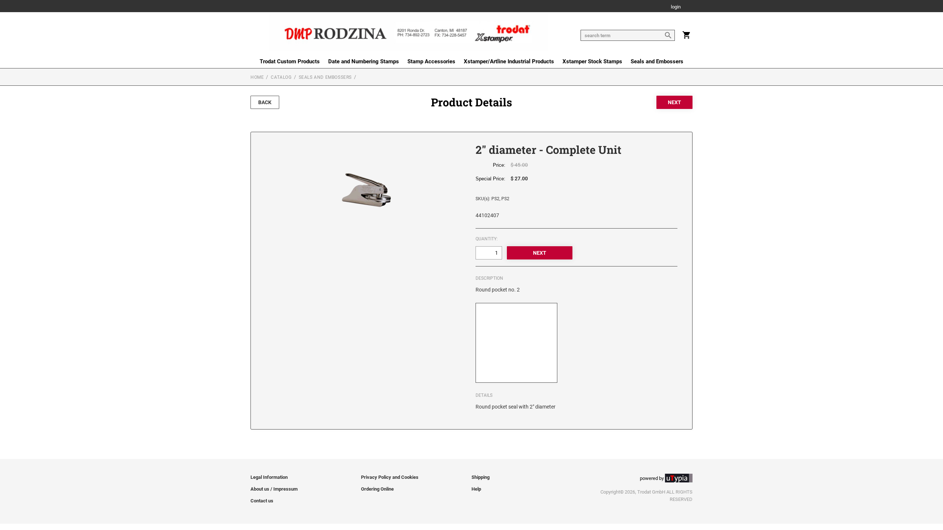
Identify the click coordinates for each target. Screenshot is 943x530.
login (676, 7)
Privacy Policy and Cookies (389, 477)
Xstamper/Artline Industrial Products (509, 61)
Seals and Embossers (657, 61)
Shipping (481, 477)
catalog (281, 77)
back (264, 102)
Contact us (261, 501)
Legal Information (269, 477)
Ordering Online (377, 489)
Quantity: (487, 238)
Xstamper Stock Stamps (592, 61)
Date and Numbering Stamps (363, 61)
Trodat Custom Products (290, 61)
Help (476, 489)
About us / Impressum (274, 489)
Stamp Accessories (431, 61)
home (257, 77)
